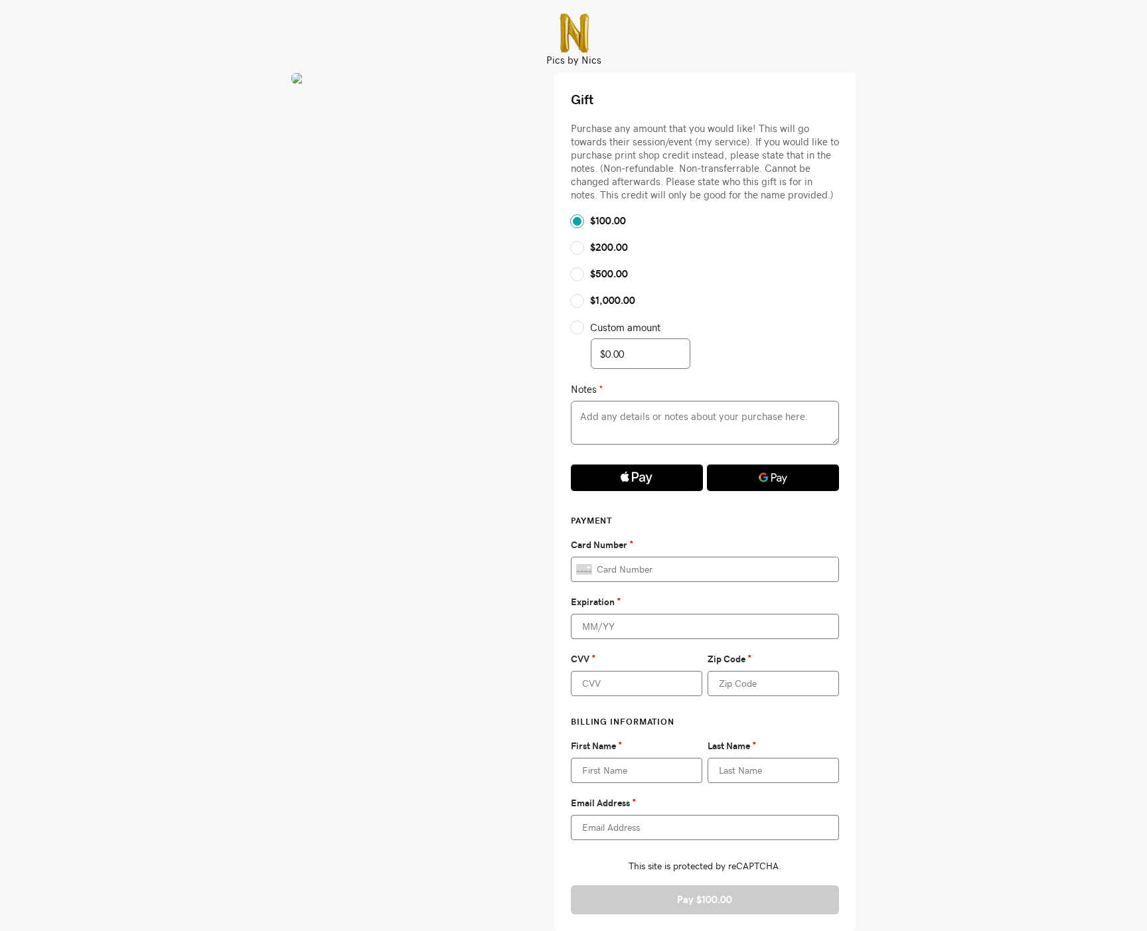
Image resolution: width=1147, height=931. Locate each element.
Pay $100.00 (704, 899)
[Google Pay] (773, 478)
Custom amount (625, 327)
